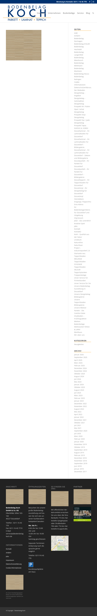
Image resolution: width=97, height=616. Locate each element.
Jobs (75, 226)
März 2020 (78, 436)
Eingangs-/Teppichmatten (84, 202)
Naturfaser (78, 245)
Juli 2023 (77, 393)
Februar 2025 (79, 365)
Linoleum (78, 240)
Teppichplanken (80, 272)
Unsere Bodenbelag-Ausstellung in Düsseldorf (82, 289)
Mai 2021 (77, 428)
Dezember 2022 (80, 403)
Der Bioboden (79, 90)
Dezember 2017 (80, 471)
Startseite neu (79, 253)
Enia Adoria (78, 204)
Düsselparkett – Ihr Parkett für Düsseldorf (81, 163)
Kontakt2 (77, 231)
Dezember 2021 (80, 420)
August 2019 (79, 452)
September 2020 (80, 431)
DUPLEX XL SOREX (81, 128)
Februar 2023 (79, 398)
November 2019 (80, 444)
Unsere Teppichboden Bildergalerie (80, 302)
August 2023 (79, 390)
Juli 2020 (77, 433)
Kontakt (77, 229)
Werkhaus (78, 332)
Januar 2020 (79, 442)
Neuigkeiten (79, 344)
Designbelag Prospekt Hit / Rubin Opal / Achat (82, 106)
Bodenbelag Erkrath (82, 44)
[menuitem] (41, 13)
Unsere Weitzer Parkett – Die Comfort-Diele (80, 310)
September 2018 (80, 463)
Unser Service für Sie (82, 283)
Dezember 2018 (80, 458)
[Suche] (93, 13)
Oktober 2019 (79, 447)
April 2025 (78, 360)
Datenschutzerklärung (83, 87)
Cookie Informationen (13, 568)
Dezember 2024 (80, 368)
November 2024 (80, 371)
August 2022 (79, 409)
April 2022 (78, 414)
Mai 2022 (77, 412)
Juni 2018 (78, 466)
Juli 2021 (77, 425)
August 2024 (79, 376)
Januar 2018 (79, 469)
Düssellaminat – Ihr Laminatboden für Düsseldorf (82, 133)
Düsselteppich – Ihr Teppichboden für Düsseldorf (82, 182)
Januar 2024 (79, 384)
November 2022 (80, 406)
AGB (75, 33)
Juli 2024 (77, 379)
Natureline (78, 242)
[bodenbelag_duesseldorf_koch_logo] (27, 13)
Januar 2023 (79, 401)
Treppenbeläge (80, 275)
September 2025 (80, 357)
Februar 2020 (79, 439)
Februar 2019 (79, 455)
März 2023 (78, 395)
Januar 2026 (79, 354)
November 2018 (80, 461)
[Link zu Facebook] (89, 2)
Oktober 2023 (79, 387)
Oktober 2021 (79, 423)
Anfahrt (77, 36)
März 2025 (78, 363)
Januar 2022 (79, 417)
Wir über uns (79, 335)
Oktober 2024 (79, 374)
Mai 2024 (77, 382)
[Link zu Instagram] (93, 2)
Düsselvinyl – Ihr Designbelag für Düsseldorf (80, 191)
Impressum (78, 218)
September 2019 (80, 450)
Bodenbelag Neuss (81, 74)
